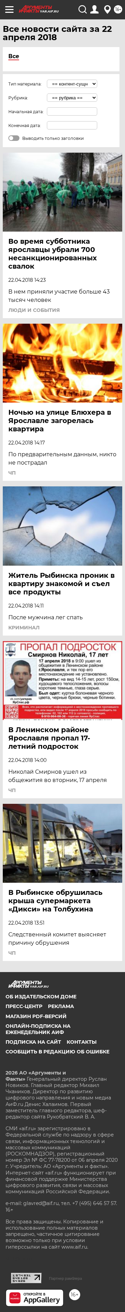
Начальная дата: (26, 111)
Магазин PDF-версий (36, 1016)
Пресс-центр (24, 1006)
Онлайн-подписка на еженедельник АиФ (38, 1029)
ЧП (12, 472)
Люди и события (34, 310)
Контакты (82, 1042)
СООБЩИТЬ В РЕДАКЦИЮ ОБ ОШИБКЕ (57, 1052)
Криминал (24, 627)
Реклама (61, 1006)
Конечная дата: (24, 125)
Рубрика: (18, 97)
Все (13, 56)
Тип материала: (25, 84)
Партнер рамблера (65, 1278)
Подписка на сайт (33, 1042)
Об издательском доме (41, 997)
